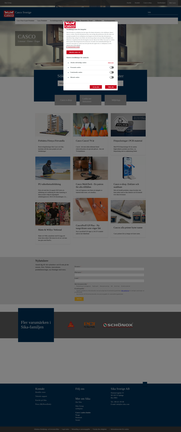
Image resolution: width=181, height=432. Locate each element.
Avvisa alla (96, 87)
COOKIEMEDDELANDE (72, 47)
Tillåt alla (111, 87)
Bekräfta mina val (74, 52)
